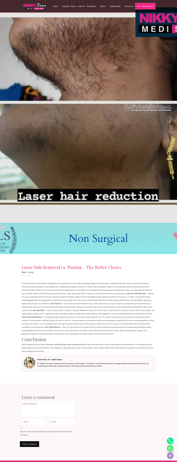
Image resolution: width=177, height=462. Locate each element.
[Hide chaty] (170, 456)
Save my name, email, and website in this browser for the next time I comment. (46, 433)
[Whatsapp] (170, 448)
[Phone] (170, 441)
